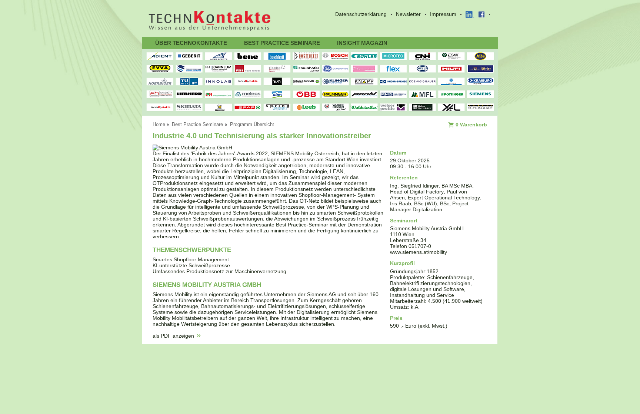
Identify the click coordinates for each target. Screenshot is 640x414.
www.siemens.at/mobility (418, 252)
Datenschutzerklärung (361, 14)
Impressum (443, 14)
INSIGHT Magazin (362, 43)
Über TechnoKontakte (191, 43)
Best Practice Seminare (282, 43)
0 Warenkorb (471, 124)
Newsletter (408, 14)
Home (159, 124)
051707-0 (420, 246)
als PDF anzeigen (173, 336)
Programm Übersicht (252, 124)
